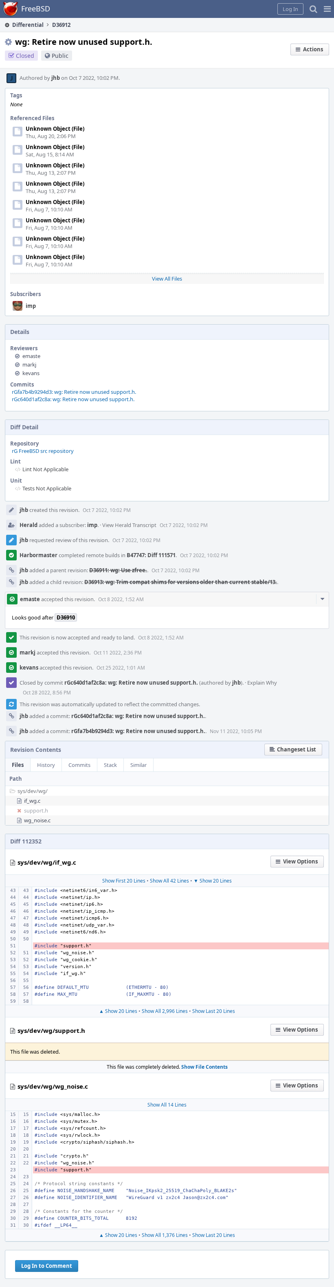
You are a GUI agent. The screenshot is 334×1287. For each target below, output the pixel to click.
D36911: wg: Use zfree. (118, 570)
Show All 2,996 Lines (165, 1011)
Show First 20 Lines (123, 880)
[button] (327, 9)
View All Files (167, 278)
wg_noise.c (37, 820)
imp (31, 306)
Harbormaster (38, 555)
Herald (28, 525)
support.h (36, 810)
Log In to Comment (46, 1265)
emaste (31, 356)
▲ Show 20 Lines (118, 1011)
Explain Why (262, 682)
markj (29, 364)
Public (60, 55)
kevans (31, 373)
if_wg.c (32, 800)
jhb (55, 77)
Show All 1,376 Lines (165, 1235)
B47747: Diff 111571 (151, 555)
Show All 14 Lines (167, 1104)
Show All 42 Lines (169, 880)
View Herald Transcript (129, 525)
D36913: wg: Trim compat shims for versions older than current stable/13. (180, 582)
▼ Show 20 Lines (212, 880)
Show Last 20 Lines (213, 1011)
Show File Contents (204, 1066)
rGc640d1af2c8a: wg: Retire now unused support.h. (73, 399)
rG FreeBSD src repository (43, 451)
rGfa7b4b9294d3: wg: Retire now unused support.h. (74, 391)
